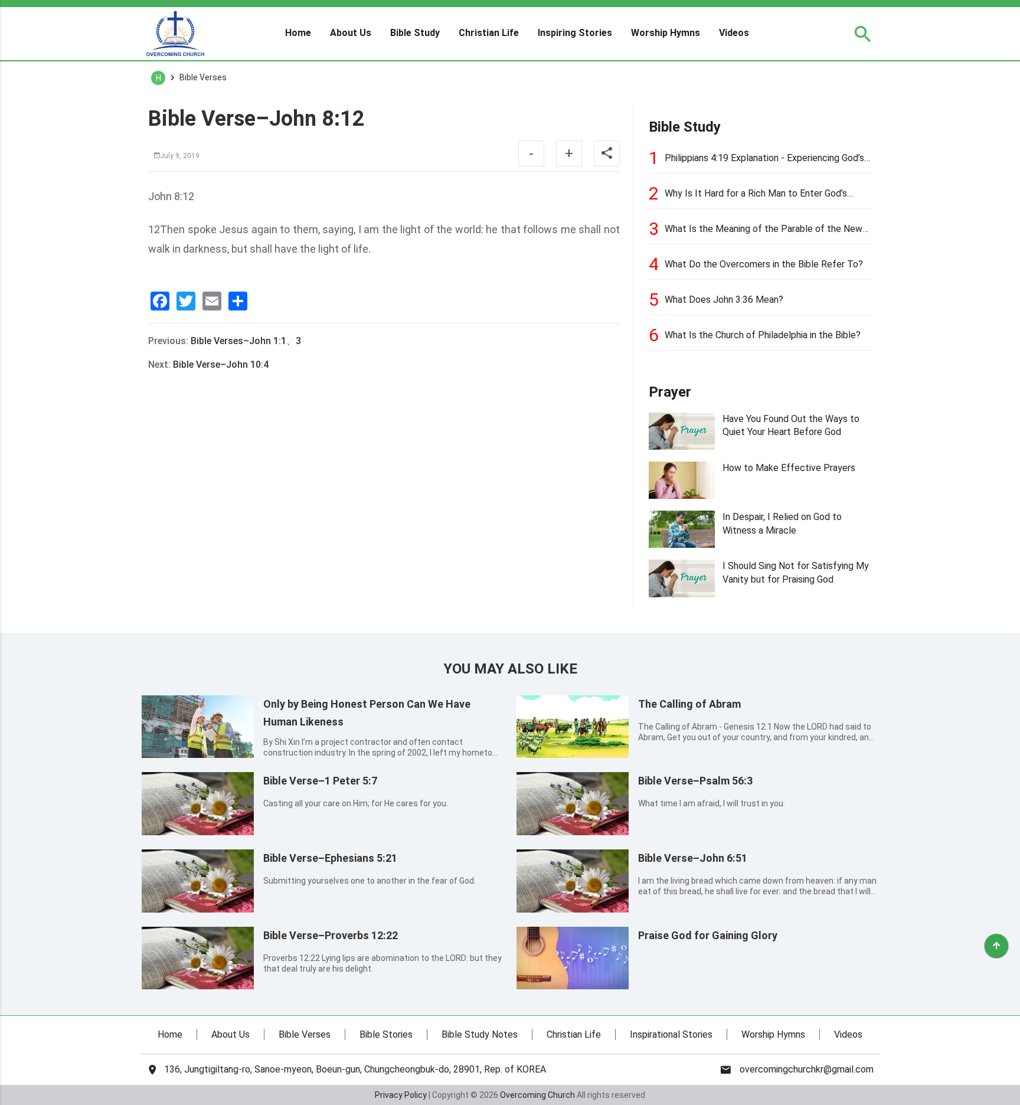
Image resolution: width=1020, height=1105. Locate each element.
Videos (734, 33)
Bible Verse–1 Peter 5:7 (320, 780)
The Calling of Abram (689, 704)
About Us (350, 33)
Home (298, 33)
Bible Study (415, 33)
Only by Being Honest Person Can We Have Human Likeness (366, 713)
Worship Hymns (665, 33)
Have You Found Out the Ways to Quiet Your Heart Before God (790, 425)
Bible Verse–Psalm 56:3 (695, 780)
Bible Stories (386, 1034)
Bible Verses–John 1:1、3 (246, 340)
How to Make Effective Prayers (788, 467)
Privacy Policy (401, 1095)
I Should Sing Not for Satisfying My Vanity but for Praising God (795, 572)
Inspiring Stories (575, 33)
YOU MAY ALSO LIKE (510, 669)
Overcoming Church (537, 1095)
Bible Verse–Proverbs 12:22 (330, 935)
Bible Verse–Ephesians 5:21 (330, 858)
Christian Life (489, 33)
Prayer (670, 392)
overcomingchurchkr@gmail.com (807, 1069)
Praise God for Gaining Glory (707, 935)
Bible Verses (305, 1034)
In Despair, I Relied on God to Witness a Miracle (782, 523)
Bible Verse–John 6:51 (692, 858)
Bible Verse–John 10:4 (221, 364)
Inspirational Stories (671, 1034)
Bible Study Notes (480, 1034)
